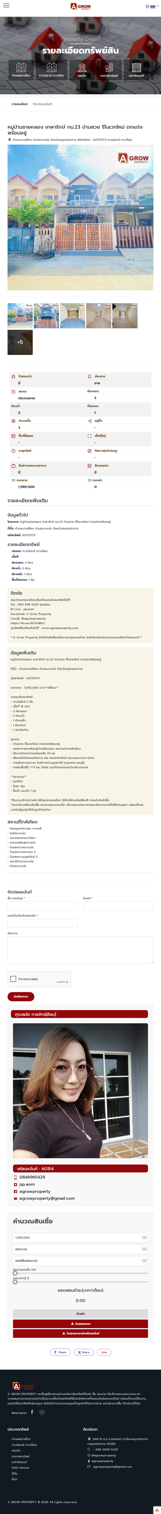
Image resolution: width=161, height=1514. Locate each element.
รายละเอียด (20, 104)
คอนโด (82, 76)
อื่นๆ (14, 1479)
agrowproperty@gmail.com (47, 1198)
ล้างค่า (81, 1314)
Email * (88, 898)
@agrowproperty (104, 1455)
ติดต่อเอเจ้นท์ (42, 104)
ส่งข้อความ (21, 996)
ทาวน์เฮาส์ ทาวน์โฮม (51, 75)
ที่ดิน (15, 1473)
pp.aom (27, 1184)
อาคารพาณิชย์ (109, 76)
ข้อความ (13, 933)
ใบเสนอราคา (82, 1324)
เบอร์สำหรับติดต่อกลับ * (23, 916)
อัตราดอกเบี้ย (24, 1270)
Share (62, 1352)
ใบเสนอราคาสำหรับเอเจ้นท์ (82, 1333)
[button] (152, 6)
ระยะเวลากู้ (21, 1278)
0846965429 (32, 1177)
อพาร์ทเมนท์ (136, 76)
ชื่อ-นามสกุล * (16, 898)
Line (104, 1352)
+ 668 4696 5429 (105, 1449)
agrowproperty (35, 1191)
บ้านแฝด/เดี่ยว (21, 75)
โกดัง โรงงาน (20, 1468)
